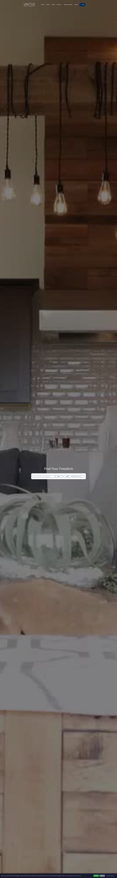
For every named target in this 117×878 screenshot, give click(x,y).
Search (42, 4)
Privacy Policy (78, 875)
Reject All (102, 875)
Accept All (96, 875)
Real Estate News (68, 4)
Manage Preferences (110, 875)
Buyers (47, 4)
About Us (59, 4)
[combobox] (78, 476)
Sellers (53, 4)
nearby (67, 476)
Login (83, 4)
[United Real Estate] (29, 5)
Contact (76, 4)
